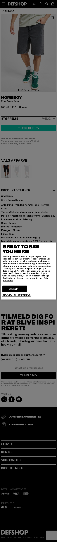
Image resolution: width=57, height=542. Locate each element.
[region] (28, 271)
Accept (14, 289)
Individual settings (16, 295)
